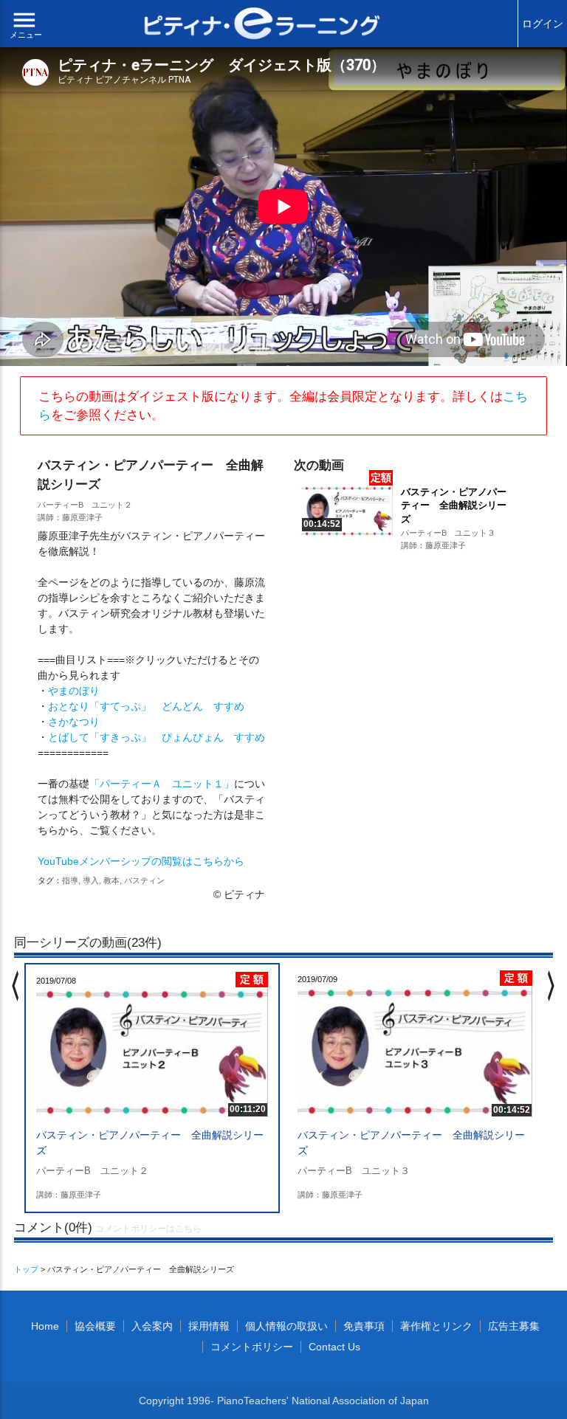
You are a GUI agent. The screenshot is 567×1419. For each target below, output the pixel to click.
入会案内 (152, 1326)
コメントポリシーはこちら (148, 1228)
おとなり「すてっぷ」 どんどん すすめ (146, 706)
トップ (26, 1269)
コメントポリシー (251, 1347)
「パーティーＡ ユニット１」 (161, 784)
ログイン (542, 24)
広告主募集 (514, 1326)
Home (45, 1326)
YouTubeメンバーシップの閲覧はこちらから (141, 861)
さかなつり (74, 722)
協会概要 (95, 1326)
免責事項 (364, 1326)
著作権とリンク (436, 1326)
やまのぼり (74, 691)
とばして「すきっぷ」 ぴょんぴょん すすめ (156, 737)
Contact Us (334, 1347)
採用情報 (209, 1326)
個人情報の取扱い (286, 1326)
